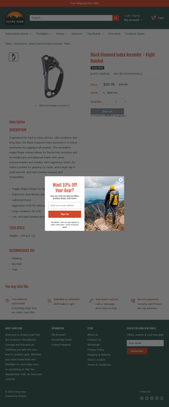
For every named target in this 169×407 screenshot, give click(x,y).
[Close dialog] (120, 179)
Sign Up (65, 214)
